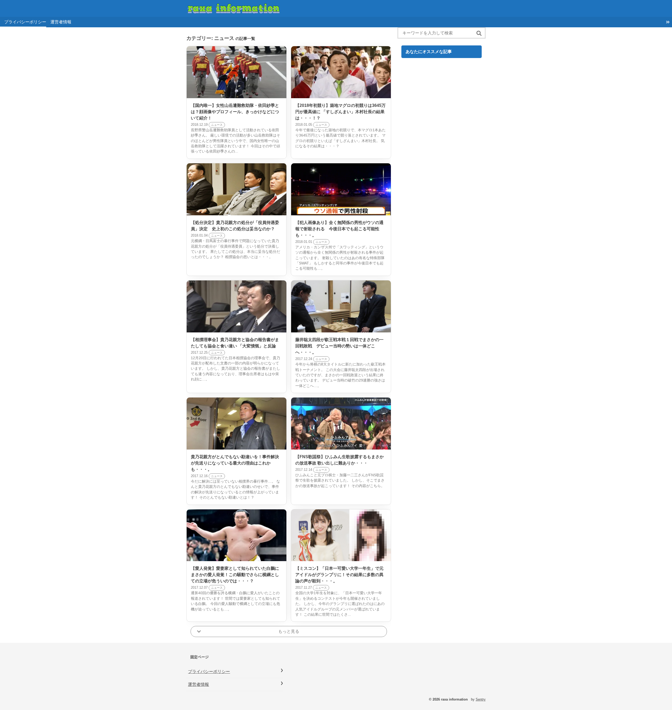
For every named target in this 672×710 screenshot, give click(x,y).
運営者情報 (60, 22)
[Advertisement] (441, 279)
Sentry (481, 699)
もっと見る (288, 631)
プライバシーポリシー (25, 22)
